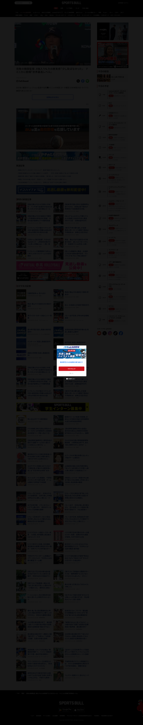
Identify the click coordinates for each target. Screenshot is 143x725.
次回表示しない (71, 379)
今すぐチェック (71, 369)
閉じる (71, 373)
